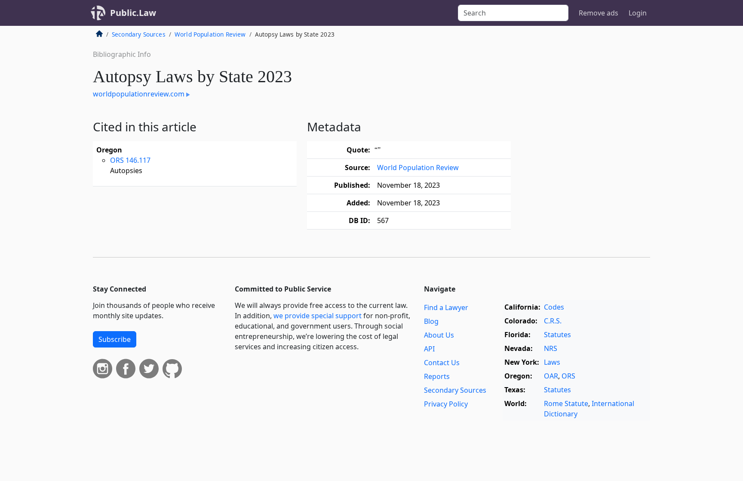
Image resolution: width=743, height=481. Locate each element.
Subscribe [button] (114, 339)
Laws (552, 362)
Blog (431, 321)
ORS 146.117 (130, 160)
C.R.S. (553, 321)
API (429, 349)
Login (638, 13)
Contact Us (442, 362)
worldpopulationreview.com (138, 94)
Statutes (557, 334)
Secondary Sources (139, 34)
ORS (568, 376)
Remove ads (598, 13)
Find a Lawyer (446, 307)
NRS (550, 348)
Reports (437, 376)
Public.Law (133, 13)
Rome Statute (566, 403)
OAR (551, 376)
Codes (554, 307)
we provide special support (317, 315)
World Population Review (210, 34)
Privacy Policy (446, 404)
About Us (439, 335)
